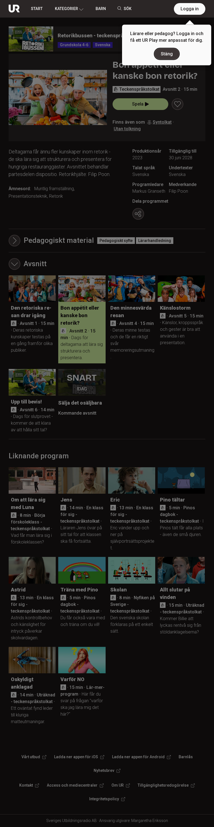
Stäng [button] (167, 54)
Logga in (190, 8)
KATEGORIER (66, 8)
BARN (101, 8)
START (37, 8)
